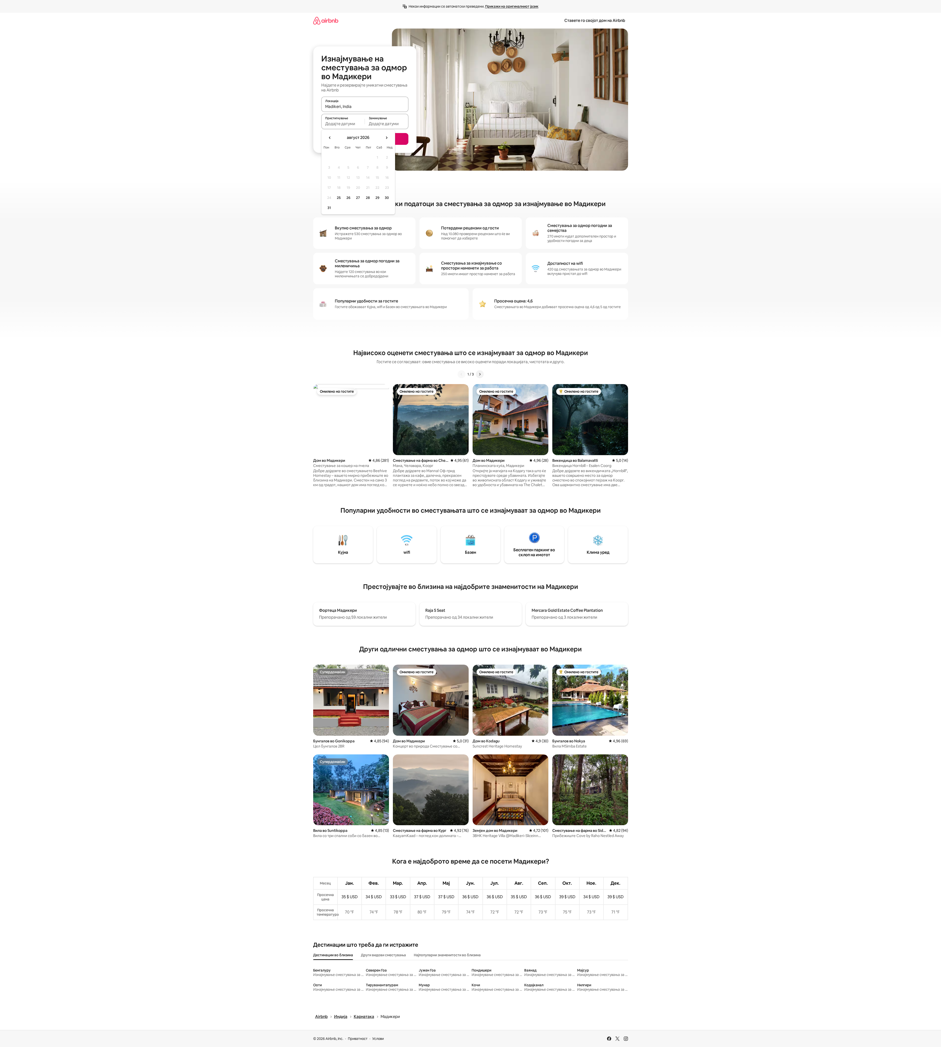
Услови (378, 1038)
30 (387, 197)
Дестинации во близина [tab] (333, 955)
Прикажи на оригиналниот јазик (512, 6)
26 (348, 197)
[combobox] (364, 106)
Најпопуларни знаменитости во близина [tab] (447, 955)
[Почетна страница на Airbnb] (325, 20)
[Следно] (480, 374)
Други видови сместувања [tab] (383, 955)
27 (358, 197)
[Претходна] (461, 374)
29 (377, 197)
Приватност (358, 1038)
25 (339, 197)
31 (329, 208)
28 (368, 197)
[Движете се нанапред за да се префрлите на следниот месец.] (386, 137)
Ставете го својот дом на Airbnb (594, 20)
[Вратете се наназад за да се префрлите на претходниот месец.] (329, 137)
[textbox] (343, 124)
